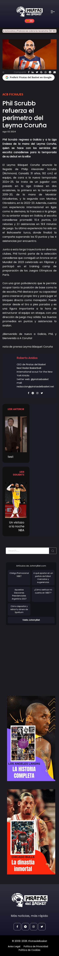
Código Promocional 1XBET (19, 575)
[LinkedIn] (33, 72)
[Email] (54, 72)
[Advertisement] (29, 657)
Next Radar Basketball (29, 368)
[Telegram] (50, 72)
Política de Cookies (29, 950)
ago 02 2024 (9, 131)
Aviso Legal (14, 946)
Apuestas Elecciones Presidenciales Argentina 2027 (19, 594)
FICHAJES (16, 94)
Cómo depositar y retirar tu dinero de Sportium (19, 609)
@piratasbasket (40, 379)
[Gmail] (41, 72)
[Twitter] (37, 72)
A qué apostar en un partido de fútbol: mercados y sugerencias (43, 578)
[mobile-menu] (55, 12)
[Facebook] (28, 72)
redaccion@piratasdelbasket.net (35, 386)
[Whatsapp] (46, 72)
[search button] (53, 551)
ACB (5, 94)
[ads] (31, 738)
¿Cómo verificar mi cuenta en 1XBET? (43, 591)
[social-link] (17, 926)
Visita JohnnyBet (31, 620)
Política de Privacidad (36, 946)
